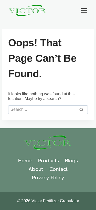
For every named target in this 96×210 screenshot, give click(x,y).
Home (25, 160)
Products (48, 160)
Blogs (71, 160)
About (35, 169)
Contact (58, 169)
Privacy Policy (48, 177)
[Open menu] (84, 10)
